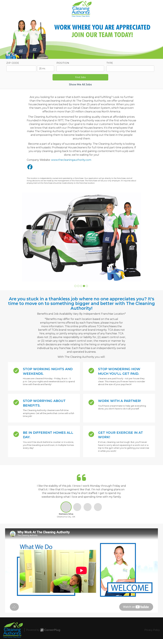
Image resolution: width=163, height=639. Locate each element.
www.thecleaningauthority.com (71, 159)
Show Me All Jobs (80, 84)
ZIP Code (12, 63)
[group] (81, 237)
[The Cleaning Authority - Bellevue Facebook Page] (30, 167)
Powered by (33, 630)
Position (63, 63)
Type (109, 63)
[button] (75, 286)
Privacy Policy (152, 630)
